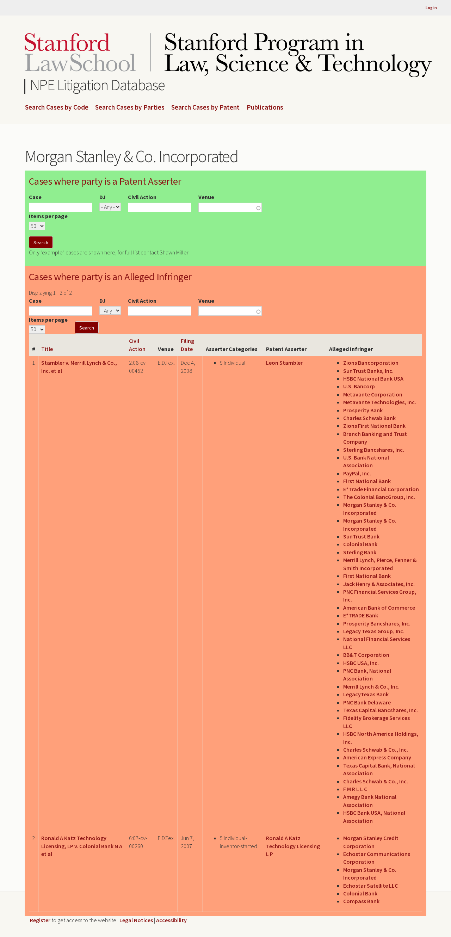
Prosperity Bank (363, 410)
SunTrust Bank (361, 536)
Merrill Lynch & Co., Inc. (371, 686)
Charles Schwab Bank (369, 417)
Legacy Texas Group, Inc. (373, 631)
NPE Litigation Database (97, 84)
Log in (431, 7)
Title (47, 348)
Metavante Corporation (372, 394)
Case (35, 197)
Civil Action (142, 197)
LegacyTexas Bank (366, 694)
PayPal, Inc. (357, 473)
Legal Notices (136, 920)
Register (40, 920)
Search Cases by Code (56, 107)
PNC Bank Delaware (367, 702)
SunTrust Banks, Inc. (368, 370)
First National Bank (367, 481)
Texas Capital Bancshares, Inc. (380, 710)
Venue (206, 197)
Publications (265, 107)
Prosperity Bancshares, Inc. (376, 623)
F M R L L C (355, 789)
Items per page (48, 216)
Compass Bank (361, 901)
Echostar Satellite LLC (370, 885)
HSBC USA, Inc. (361, 662)
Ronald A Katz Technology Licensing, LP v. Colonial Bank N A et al (81, 845)
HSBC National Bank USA (373, 378)
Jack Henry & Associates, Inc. (379, 583)
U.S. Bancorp (359, 386)
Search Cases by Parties (130, 107)
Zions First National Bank (374, 425)
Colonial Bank (360, 544)
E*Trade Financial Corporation (381, 489)
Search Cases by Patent (205, 107)
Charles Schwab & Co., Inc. (375, 749)
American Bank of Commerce (379, 607)
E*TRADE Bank (360, 615)
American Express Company (377, 757)
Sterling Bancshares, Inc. (373, 449)
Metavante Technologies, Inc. (379, 402)
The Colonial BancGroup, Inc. (379, 496)
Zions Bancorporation (371, 362)
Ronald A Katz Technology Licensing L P (293, 845)
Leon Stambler (284, 362)
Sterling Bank (359, 552)
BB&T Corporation (366, 654)
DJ (102, 197)
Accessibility (171, 920)
